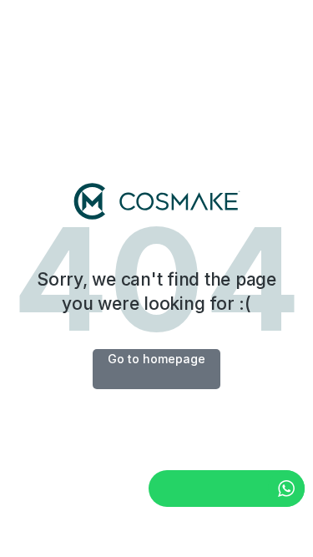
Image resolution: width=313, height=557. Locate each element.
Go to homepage (156, 359)
